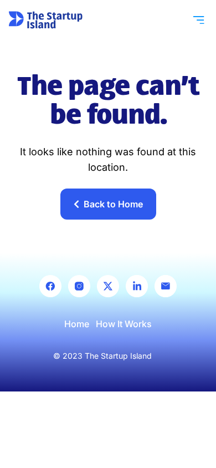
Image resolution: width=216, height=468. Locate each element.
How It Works (124, 323)
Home (76, 323)
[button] (199, 20)
